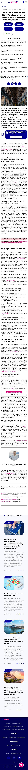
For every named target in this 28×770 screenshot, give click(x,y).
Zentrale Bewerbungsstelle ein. (8, 371)
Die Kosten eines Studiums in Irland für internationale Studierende (12, 63)
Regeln (12, 745)
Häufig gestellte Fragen (18, 726)
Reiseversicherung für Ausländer (9, 499)
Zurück (3, 6)
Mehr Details (19, 570)
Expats (19, 29)
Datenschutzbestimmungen (18, 729)
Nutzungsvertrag (6, 729)
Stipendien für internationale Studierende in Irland (13, 72)
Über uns (8, 723)
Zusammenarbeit (7, 726)
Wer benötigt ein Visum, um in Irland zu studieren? (12, 51)
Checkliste (3, 493)
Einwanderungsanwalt (9, 473)
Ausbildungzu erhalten (7, 149)
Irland (23, 146)
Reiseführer (5, 737)
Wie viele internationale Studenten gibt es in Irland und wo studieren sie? (13, 77)
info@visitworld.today (16, 753)
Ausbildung (8, 24)
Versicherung (5, 313)
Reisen (8, 577)
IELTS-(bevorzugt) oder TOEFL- (18, 351)
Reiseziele (18, 745)
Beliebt (8, 29)
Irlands (24, 426)
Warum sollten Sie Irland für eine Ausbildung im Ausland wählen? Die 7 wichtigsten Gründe (13, 42)
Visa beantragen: (10, 280)
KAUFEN (16, 137)
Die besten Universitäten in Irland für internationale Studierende (11, 46)
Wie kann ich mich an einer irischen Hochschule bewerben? (14, 68)
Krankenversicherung (6, 501)
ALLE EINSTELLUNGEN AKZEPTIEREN (14, 392)
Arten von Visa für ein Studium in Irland (12, 54)
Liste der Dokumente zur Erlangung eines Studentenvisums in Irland (12, 59)
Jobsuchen (17, 182)
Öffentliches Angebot (16, 723)
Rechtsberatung (5, 497)
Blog (8, 745)
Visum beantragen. (21, 258)
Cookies (11, 388)
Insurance (19, 24)
